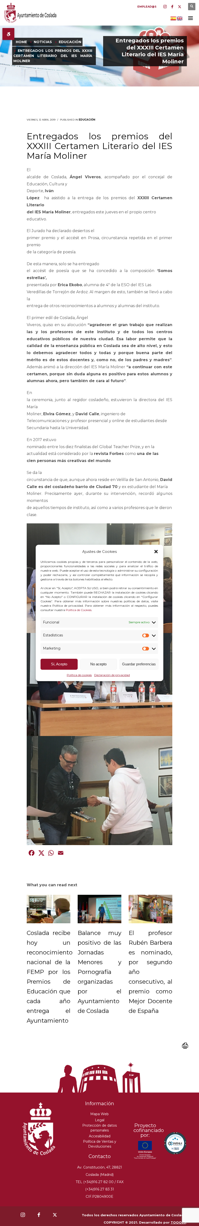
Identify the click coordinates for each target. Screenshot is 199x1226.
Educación (87, 119)
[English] (180, 18)
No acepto (98, 664)
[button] (156, 551)
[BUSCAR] (191, 6)
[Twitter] (179, 6)
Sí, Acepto (59, 664)
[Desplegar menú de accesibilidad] (8, 34)
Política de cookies (79, 675)
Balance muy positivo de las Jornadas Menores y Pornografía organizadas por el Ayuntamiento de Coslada (99, 971)
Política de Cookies (78, 610)
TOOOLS (178, 1222)
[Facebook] (172, 6)
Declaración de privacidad (112, 675)
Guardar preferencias (139, 664)
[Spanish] (173, 18)
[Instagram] (165, 6)
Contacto (100, 1156)
